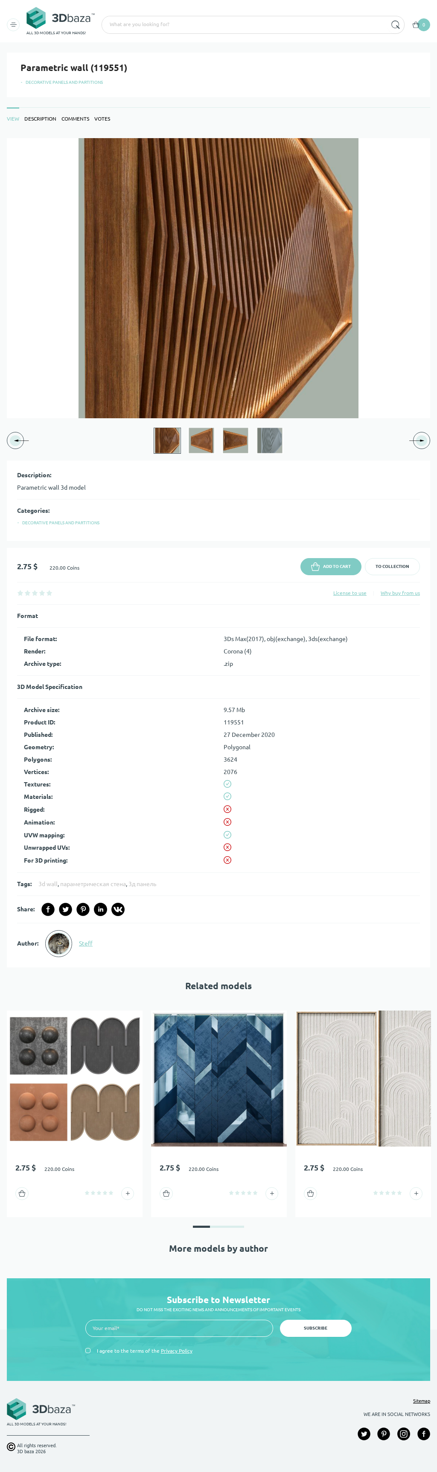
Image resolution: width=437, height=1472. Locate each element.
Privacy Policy (176, 1351)
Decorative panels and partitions (64, 82)
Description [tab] (40, 118)
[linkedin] (100, 909)
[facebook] (48, 909)
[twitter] (65, 909)
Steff (86, 943)
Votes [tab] (102, 118)
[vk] (118, 909)
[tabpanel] (218, 552)
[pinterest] (83, 909)
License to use (350, 593)
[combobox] (243, 24)
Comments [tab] (75, 118)
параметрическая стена (93, 884)
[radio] (20, 593)
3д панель (142, 884)
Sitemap (421, 1401)
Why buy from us (400, 593)
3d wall (48, 884)
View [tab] (13, 118)
